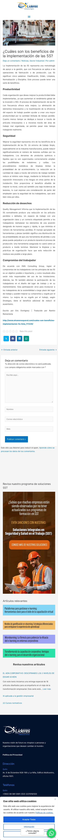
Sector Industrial (37, 61)
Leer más (47, 689)
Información (29, 827)
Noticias (25, 61)
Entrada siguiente (48, 350)
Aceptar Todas (29, 819)
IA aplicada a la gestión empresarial (18, 696)
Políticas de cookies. (44, 812)
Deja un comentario (11, 61)
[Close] (55, 799)
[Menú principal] (29, 16)
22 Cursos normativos (12, 703)
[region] (29, 818)
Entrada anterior (9, 350)
